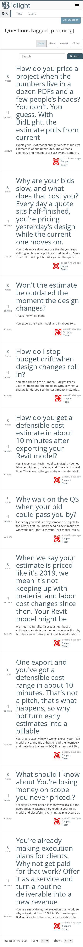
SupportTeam (65, 163)
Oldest (76, 43)
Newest (63, 43)
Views (52, 43)
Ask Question (71, 19)
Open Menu (77, 5)
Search (77, 56)
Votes (41, 43)
